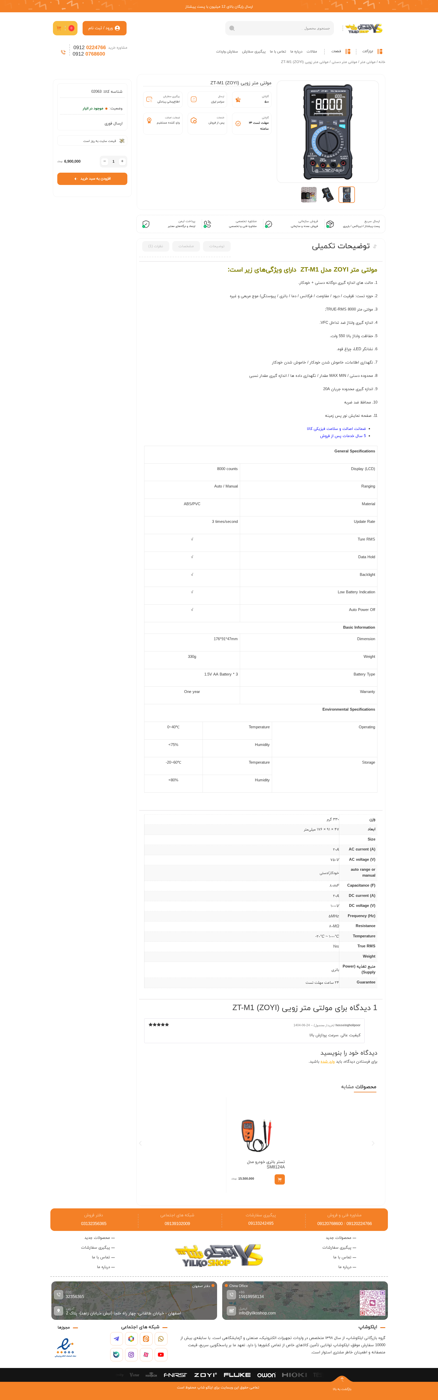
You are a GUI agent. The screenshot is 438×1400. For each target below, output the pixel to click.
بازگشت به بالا (342, 1389)
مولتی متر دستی (344, 62)
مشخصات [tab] (186, 246)
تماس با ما (278, 51)
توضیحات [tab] (216, 246)
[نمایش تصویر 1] (347, 194)
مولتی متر (368, 62)
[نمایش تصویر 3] (309, 194)
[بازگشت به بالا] (342, 1379)
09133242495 (261, 1224)
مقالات (312, 51)
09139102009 (177, 1224)
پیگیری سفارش (254, 51)
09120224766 (359, 1224)
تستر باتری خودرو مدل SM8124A (266, 1164)
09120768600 (330, 1224)
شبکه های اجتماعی (177, 1215)
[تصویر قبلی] (370, 131)
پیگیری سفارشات (261, 1215)
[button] (140, 1143)
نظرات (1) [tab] (155, 246)
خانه (382, 62)
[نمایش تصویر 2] (328, 194)
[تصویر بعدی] (285, 131)
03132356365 (93, 1224)
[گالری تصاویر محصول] (328, 131)
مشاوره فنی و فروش (344, 1215)
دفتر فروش (93, 1215)
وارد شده (328, 1061)
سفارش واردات (227, 51)
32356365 (75, 1297)
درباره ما (296, 51)
